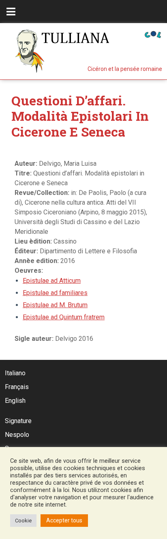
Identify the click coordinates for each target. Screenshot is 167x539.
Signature (18, 421)
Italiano (15, 373)
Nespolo (17, 434)
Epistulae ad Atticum (52, 280)
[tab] (11, 11)
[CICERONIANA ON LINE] (153, 34)
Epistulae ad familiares (55, 293)
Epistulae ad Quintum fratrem (64, 317)
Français (17, 387)
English (15, 400)
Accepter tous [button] (64, 520)
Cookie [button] (23, 521)
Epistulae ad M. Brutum (55, 305)
